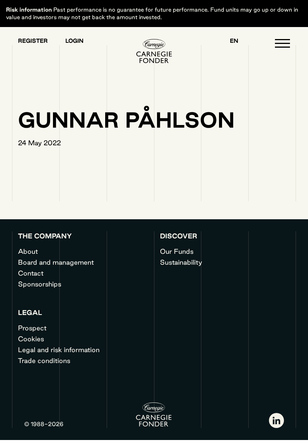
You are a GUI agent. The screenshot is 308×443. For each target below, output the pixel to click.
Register (33, 41)
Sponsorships (39, 284)
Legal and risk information (59, 349)
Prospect (32, 327)
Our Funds (176, 251)
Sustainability (181, 262)
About (28, 251)
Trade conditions (44, 360)
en (234, 41)
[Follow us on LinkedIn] (276, 420)
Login (74, 41)
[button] (282, 45)
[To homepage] (154, 51)
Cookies (31, 338)
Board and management (56, 262)
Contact (31, 273)
